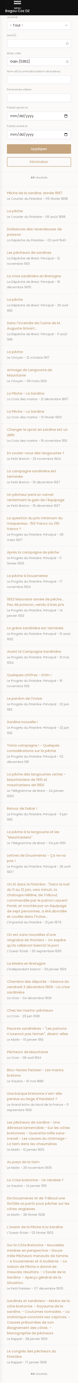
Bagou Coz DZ (17, 10)
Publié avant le (17, 126)
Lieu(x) (11, 35)
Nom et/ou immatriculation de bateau (33, 71)
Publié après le (17, 107)
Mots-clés (14, 53)
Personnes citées (19, 89)
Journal (12, 17)
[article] (39, 196)
